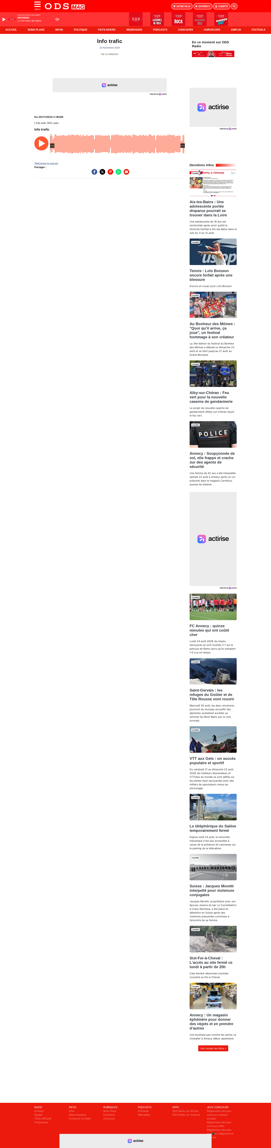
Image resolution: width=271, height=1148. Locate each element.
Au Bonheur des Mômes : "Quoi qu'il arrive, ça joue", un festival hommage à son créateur (212, 330)
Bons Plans (36, 29)
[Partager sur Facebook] (93, 173)
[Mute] (57, 19)
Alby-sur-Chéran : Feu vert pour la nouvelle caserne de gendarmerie (211, 397)
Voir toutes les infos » (213, 1048)
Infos (59, 29)
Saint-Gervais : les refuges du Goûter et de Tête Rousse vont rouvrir (212, 694)
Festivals (259, 29)
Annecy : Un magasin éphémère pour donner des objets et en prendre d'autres (211, 1021)
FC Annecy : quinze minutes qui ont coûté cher (209, 630)
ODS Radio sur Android (186, 1114)
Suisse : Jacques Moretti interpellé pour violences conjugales (212, 890)
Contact (39, 1111)
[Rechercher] (234, 6)
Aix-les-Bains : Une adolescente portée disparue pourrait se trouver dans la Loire (208, 208)
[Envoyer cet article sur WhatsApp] (117, 173)
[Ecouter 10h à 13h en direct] (213, 53)
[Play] (4, 19)
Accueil (11, 29)
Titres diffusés (42, 1118)
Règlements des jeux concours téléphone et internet (220, 1133)
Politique (80, 29)
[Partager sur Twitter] (101, 173)
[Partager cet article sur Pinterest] (109, 173)
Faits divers (107, 29)
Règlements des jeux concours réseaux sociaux (219, 1114)
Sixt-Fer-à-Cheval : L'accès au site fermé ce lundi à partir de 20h (211, 962)
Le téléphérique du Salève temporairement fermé (213, 828)
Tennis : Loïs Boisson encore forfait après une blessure (211, 275)
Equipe (38, 1114)
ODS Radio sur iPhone (185, 1111)
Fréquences (41, 1122)
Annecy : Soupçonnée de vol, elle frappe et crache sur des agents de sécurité (212, 460)
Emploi (236, 29)
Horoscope (212, 29)
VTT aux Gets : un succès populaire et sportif (213, 760)
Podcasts (160, 29)
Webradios (134, 29)
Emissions (109, 1114)
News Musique (77, 1114)
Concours (185, 29)
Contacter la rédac (80, 1118)
